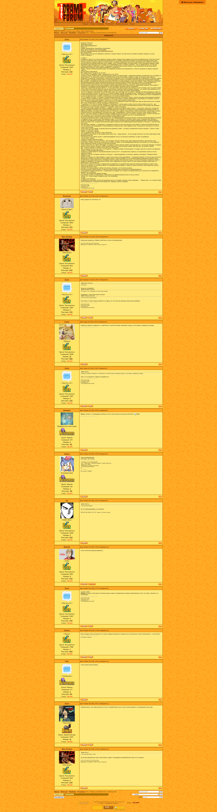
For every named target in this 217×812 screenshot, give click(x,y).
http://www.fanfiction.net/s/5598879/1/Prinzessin (100, 51)
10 (108, 547)
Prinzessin (81, 33)
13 (108, 661)
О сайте (100, 803)
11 (107, 588)
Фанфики (72, 33)
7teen (73, 30)
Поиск (132, 24)
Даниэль (92, 30)
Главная (85, 24)
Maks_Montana (67, 236)
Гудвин (66, 322)
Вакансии (116, 803)
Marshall (87, 30)
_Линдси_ (66, 630)
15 (108, 749)
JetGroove (77, 30)
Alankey (67, 454)
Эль (66, 500)
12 (108, 630)
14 (108, 703)
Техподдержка (108, 803)
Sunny (67, 39)
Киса (67, 661)
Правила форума (122, 24)
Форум (56, 33)
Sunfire (82, 30)
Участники (110, 24)
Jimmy (67, 703)
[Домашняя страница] (90, 192)
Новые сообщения (97, 24)
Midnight (67, 547)
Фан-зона (64, 33)
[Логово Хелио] (136, 802)
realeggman (69, 30)
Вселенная (67, 196)
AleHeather (67, 410)
